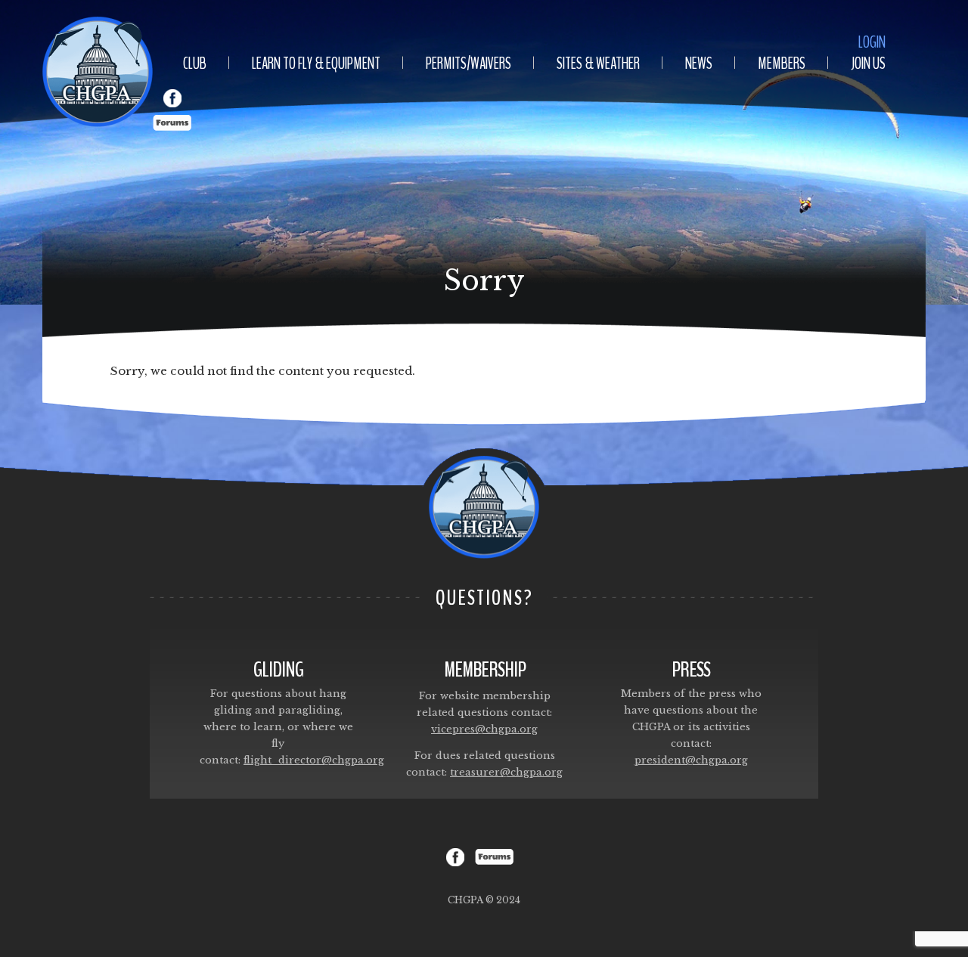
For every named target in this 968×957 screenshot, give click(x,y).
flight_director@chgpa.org (314, 760)
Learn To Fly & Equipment (316, 63)
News (698, 63)
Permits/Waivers (468, 63)
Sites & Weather (598, 63)
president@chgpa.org (691, 760)
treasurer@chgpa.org (506, 772)
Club (194, 63)
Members (781, 63)
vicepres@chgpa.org (484, 729)
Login (872, 42)
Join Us (868, 63)
